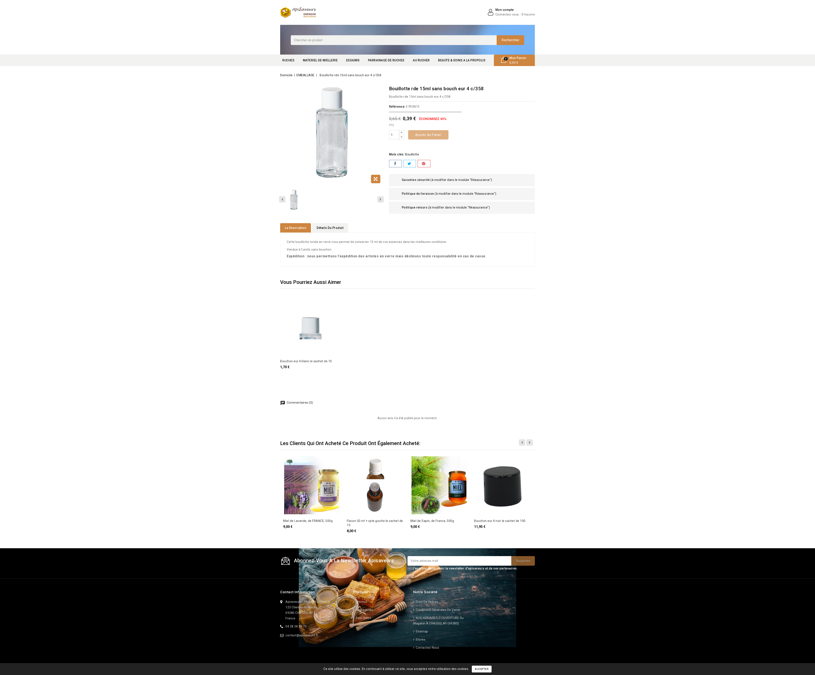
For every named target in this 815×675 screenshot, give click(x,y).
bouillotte (412, 154)
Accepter (482, 669)
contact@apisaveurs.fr (301, 635)
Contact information (297, 592)
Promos (361, 601)
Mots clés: (397, 154)
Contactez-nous (427, 647)
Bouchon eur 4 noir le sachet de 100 (500, 521)
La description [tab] (295, 228)
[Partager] (395, 163)
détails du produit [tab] (330, 228)
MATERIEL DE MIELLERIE (320, 60)
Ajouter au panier (428, 135)
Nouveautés (364, 610)
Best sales (363, 618)
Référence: (397, 106)
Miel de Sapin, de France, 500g (432, 521)
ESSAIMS (353, 60)
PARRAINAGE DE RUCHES (386, 60)
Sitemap (421, 631)
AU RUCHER (421, 60)
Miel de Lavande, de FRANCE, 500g (308, 521)
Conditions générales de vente (437, 610)
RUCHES (288, 60)
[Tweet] (409, 163)
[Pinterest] (424, 163)
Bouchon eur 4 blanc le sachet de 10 (306, 361)
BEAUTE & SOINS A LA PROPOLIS (461, 60)
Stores (420, 639)
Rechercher (510, 40)
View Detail (285, 300)
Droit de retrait (426, 601)
